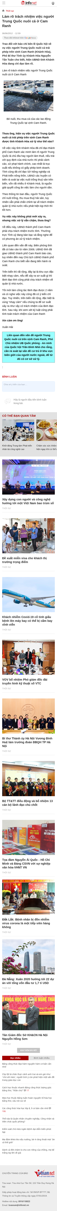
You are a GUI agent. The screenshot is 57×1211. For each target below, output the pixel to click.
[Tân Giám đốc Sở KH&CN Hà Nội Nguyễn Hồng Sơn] (28, 1012)
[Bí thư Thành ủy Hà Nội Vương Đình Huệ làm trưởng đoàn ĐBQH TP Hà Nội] (28, 716)
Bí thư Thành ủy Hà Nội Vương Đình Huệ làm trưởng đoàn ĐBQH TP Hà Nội (27, 742)
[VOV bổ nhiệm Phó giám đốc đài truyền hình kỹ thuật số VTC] (28, 657)
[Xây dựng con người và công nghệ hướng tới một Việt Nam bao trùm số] (28, 477)
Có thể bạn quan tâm (19, 415)
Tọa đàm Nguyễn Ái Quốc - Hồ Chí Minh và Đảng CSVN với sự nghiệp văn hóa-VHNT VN (26, 863)
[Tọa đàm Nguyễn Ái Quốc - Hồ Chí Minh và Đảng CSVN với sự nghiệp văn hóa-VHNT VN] (28, 837)
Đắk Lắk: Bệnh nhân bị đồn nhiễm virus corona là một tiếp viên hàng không (26, 923)
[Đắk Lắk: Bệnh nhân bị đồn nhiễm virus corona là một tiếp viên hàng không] (28, 897)
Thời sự (10, 11)
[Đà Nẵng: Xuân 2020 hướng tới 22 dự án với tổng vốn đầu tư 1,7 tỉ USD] (28, 956)
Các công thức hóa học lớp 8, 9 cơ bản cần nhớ (25, 1108)
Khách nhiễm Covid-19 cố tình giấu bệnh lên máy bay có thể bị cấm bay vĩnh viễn (27, 620)
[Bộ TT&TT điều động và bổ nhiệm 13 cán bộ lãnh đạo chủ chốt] (28, 778)
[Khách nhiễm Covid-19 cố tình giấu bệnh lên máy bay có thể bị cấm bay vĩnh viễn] (28, 594)
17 (27, 1090)
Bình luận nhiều (42, 1058)
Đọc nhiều (15, 1058)
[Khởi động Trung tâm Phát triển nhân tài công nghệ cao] (18, 430)
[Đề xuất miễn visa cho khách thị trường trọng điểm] (28, 535)
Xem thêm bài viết (28, 1050)
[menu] (4, 3)
